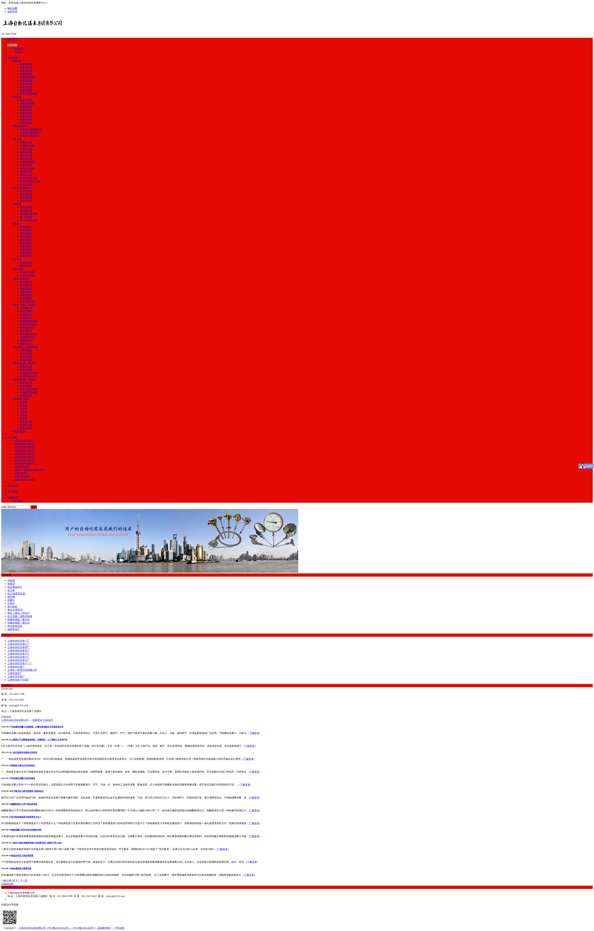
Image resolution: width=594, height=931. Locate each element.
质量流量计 (26, 246)
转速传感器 (26, 386)
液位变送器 (26, 197)
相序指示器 (26, 425)
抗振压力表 (26, 148)
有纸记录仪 (26, 265)
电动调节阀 (26, 207)
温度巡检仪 (26, 295)
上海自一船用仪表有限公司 (28, 470)
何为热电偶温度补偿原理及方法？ (26, 817)
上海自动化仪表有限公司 (14, 720)
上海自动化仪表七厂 (25, 457)
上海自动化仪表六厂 (25, 453)
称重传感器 (26, 369)
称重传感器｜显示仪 (25, 363)
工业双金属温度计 (30, 132)
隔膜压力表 (26, 152)
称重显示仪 (26, 366)
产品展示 (16, 887)
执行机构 (19, 269)
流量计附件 (26, 252)
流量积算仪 (26, 288)
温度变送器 (26, 200)
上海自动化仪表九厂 (25, 460)
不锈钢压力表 (27, 145)
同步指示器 (26, 421)
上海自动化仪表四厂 (25, 447)
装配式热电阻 (27, 103)
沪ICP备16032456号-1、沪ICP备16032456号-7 (71, 928)
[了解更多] (254, 733)
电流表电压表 (21, 399)
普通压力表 (26, 142)
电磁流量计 (26, 230)
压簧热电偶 (26, 87)
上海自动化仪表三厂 (25, 444)
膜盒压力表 (26, 158)
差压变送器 (26, 194)
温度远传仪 (26, 291)
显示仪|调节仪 (21, 278)
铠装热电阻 (26, 100)
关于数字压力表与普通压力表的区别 (27, 791)
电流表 (23, 402)
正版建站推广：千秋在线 (110, 928)
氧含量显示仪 (27, 301)
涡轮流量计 (26, 233)
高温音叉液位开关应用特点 (23, 765)
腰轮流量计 (26, 239)
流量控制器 (26, 350)
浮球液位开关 (27, 337)
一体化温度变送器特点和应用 (24, 752)
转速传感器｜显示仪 (25, 379)
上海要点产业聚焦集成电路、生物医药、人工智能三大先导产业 (39, 739)
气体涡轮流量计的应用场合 (23, 778)
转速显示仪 (26, 382)
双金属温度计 (21, 126)
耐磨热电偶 (26, 64)
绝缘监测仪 (26, 428)
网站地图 (12, 8)
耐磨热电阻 (26, 113)
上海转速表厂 (21, 473)
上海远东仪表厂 (22, 466)
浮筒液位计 (26, 308)
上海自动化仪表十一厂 (26, 463)
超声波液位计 (27, 327)
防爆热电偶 (26, 70)
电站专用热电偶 (28, 93)
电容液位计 (26, 314)
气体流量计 (26, 249)
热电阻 (17, 96)
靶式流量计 (26, 243)
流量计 (17, 223)
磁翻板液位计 (27, 340)
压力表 (17, 139)
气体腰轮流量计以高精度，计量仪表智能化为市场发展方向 (37, 727)
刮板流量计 (26, 256)
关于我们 (19, 501)
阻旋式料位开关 (28, 334)
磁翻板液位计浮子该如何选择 (24, 804)
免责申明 (12, 11)
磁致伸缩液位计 (28, 321)
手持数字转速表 (28, 392)
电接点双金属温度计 (31, 129)
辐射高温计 (20, 431)
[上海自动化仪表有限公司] (48, 28)
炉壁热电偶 (26, 80)
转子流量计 (26, 236)
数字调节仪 (26, 285)
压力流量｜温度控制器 (26, 347)
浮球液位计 (26, 317)
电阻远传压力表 (28, 178)
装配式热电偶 (27, 77)
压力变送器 (26, 184)
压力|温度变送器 (22, 187)
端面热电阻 (26, 116)
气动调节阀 (26, 210)
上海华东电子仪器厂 (25, 479)
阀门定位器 (26, 217)
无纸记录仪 (26, 262)
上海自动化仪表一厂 (25, 440)
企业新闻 (19, 48)
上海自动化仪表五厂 (25, 450)
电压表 (23, 405)
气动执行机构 (27, 275)
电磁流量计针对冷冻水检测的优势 (26, 830)
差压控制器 (26, 360)
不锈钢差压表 (27, 161)
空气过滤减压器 (28, 220)
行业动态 (19, 51)
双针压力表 (26, 174)
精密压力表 (26, 165)
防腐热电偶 (26, 74)
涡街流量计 (26, 226)
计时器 (23, 418)
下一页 (23, 880)
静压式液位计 (27, 311)
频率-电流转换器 (29, 389)
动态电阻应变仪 (28, 376)
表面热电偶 (26, 83)
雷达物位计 (26, 330)
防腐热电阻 (26, 119)
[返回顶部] (7, 884)
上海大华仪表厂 (22, 476)
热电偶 (17, 61)
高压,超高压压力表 (30, 181)
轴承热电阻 (26, 109)
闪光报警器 (26, 298)
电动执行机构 (27, 272)
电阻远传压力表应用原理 (22, 855)
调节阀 (17, 204)
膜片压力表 (26, 155)
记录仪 (17, 259)
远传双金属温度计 (30, 135)
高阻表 (23, 415)
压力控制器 (26, 356)
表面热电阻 (26, 122)
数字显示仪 (26, 282)
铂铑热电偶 (26, 90)
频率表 (23, 408)
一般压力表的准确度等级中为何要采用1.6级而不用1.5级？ (37, 843)
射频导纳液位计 (28, 324)
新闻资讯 (37, 720)
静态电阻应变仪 (28, 373)
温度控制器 (26, 353)
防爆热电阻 (26, 106)
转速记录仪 (26, 395)
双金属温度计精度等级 (21, 868)
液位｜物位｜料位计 (25, 304)
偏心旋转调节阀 (28, 213)
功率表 (23, 412)
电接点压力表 (27, 168)
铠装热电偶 (26, 67)
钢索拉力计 (26, 343)
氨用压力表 (26, 171)
